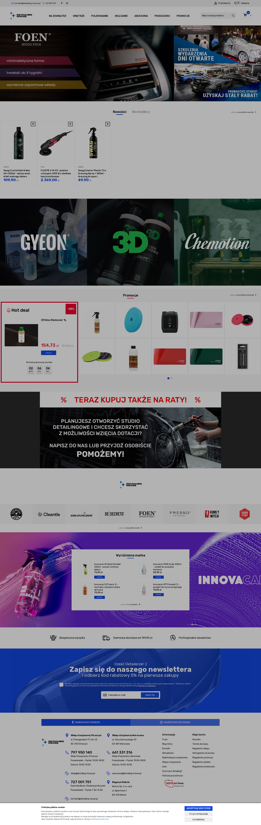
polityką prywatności (99, 819)
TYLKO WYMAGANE (198, 814)
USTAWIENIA (198, 820)
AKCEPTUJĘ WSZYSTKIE (199, 808)
